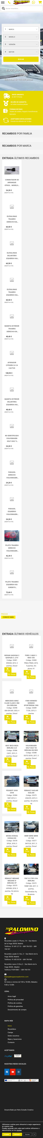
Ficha (8, 671)
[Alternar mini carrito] (40, 2)
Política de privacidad (15, 1000)
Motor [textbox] (11, 52)
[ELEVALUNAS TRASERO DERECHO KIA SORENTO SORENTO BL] (11, 207)
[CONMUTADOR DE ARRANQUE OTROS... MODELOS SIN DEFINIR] (11, 170)
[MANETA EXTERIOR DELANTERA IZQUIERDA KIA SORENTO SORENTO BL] (11, 389)
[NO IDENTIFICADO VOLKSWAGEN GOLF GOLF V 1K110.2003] (11, 426)
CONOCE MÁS (8, 617)
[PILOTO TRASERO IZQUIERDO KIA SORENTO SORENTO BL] (11, 572)
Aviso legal (12, 996)
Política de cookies (15, 1003)
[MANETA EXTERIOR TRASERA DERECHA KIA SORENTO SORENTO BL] (11, 316)
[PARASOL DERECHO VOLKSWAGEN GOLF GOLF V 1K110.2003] (11, 463)
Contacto (11, 1042)
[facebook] (6, 1072)
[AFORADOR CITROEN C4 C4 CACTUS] (11, 353)
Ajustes (27, 1134)
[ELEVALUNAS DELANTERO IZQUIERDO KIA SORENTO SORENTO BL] (11, 243)
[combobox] (21, 29)
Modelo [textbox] (12, 37)
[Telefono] (9, 2)
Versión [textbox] (12, 44)
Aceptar (6, 1134)
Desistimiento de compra (17, 1010)
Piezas (13, 674)
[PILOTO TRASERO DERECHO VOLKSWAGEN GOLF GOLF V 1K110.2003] (11, 535)
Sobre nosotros (13, 1036)
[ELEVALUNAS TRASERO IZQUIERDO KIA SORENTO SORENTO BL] (11, 280)
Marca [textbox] (11, 29)
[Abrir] (3, 3)
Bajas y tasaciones (15, 1039)
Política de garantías (15, 1006)
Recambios (12, 1029)
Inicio (10, 1026)
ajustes (19, 1130)
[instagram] (18, 1072)
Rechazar (17, 1134)
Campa (10, 1032)
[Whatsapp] (34, 3)
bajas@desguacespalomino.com (16, 977)
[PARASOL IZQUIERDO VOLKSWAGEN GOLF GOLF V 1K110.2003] (11, 499)
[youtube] (13, 1072)
